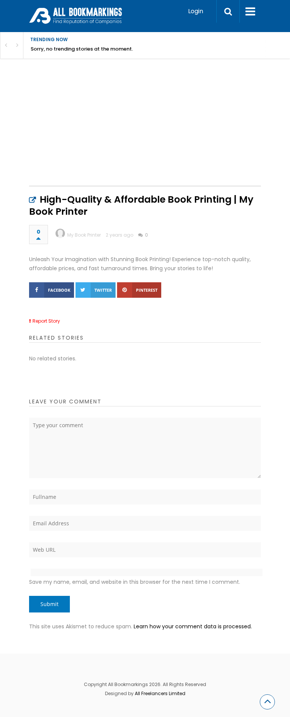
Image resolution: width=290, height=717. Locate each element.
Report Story (46, 321)
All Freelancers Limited (160, 693)
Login (195, 11)
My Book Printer (84, 235)
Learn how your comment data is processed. (193, 626)
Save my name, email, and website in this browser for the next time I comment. (134, 582)
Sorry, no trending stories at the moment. (82, 48)
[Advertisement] (159, 130)
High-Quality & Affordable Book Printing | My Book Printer (141, 205)
